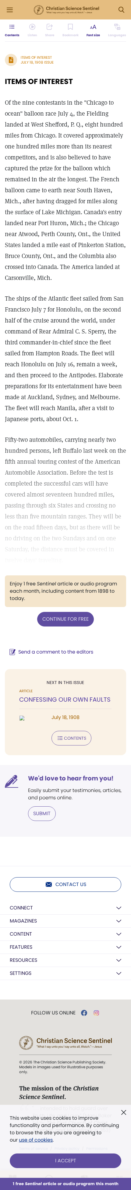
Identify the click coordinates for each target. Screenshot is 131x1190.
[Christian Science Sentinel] (66, 10)
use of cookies (36, 1139)
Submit (42, 813)
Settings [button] (20, 973)
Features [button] (21, 947)
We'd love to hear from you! (71, 778)
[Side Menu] (9, 9)
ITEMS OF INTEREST (39, 81)
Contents (75, 738)
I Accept (65, 1160)
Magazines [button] (23, 920)
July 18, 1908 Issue (37, 62)
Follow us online (53, 1012)
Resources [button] (23, 960)
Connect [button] (21, 907)
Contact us (70, 884)
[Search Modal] (121, 9)
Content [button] (21, 933)
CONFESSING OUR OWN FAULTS (65, 699)
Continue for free (65, 619)
